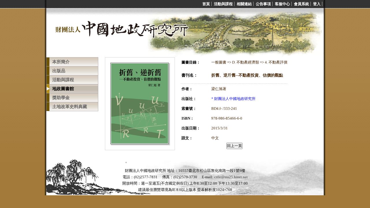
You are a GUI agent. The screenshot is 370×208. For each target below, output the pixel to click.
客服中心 (282, 4)
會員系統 (301, 4)
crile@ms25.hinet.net (231, 177)
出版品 (58, 70)
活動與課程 (223, 4)
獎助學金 (61, 97)
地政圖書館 (63, 88)
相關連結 (244, 4)
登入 (317, 4)
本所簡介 (61, 62)
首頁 (206, 4)
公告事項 (263, 4)
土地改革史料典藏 (69, 106)
